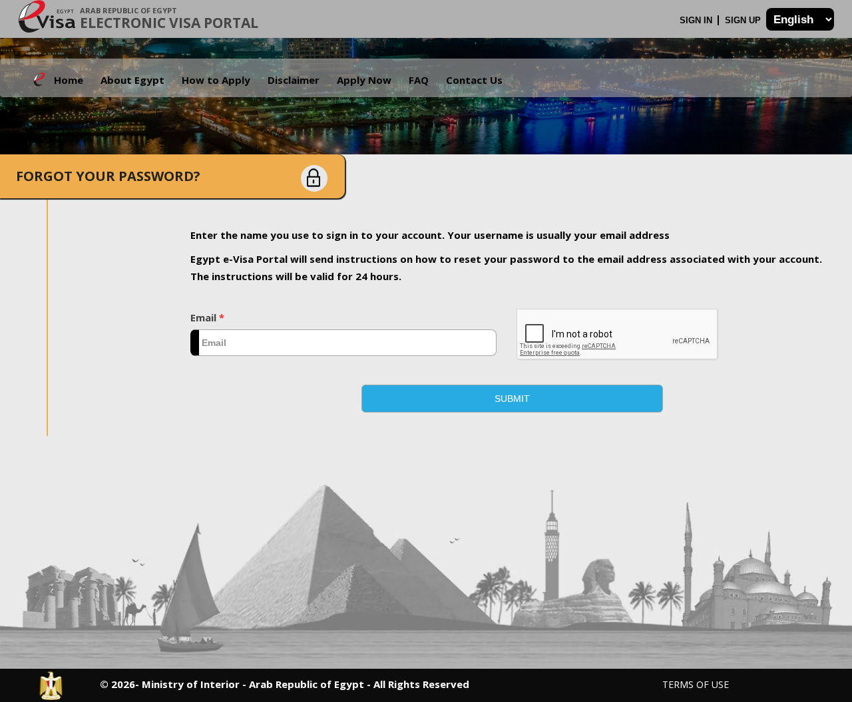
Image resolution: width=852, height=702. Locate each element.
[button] (512, 399)
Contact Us (474, 80)
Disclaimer (294, 80)
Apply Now (364, 80)
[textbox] (343, 342)
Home (68, 80)
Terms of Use (695, 684)
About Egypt (132, 80)
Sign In (697, 20)
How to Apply (216, 80)
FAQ (419, 80)
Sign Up (744, 20)
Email (207, 317)
